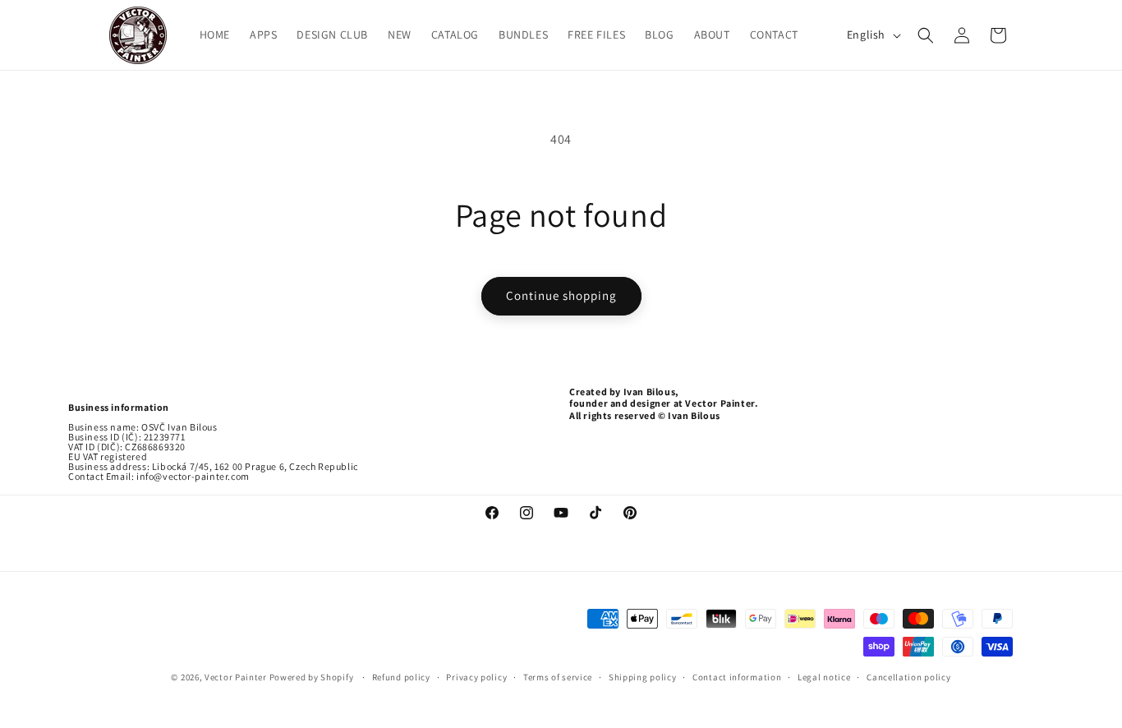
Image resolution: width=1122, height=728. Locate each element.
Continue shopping (561, 295)
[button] (926, 35)
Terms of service (557, 677)
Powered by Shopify (312, 677)
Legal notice (824, 677)
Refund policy (401, 677)
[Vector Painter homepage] (138, 35)
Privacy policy (476, 677)
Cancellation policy (908, 677)
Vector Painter (236, 677)
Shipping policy (643, 677)
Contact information (736, 677)
